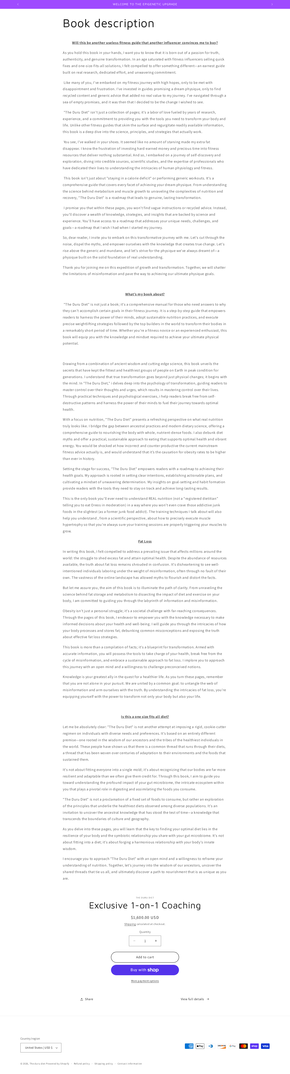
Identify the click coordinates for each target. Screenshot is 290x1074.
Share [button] (89, 999)
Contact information (130, 1063)
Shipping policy (103, 1063)
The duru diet (38, 1063)
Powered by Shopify (57, 1063)
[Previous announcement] (18, 4)
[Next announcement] (272, 4)
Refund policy (82, 1063)
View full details (192, 999)
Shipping (130, 924)
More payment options (145, 980)
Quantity (145, 932)
